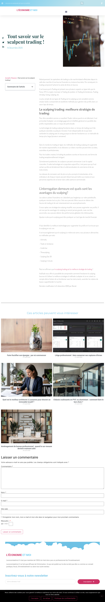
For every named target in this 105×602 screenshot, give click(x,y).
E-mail (4, 500)
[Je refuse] (101, 596)
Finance (14, 78)
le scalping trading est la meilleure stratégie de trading (73, 269)
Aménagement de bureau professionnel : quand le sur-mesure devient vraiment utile (26, 447)
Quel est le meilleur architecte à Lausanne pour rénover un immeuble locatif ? (26, 401)
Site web (4, 509)
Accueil (7, 78)
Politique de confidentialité (65, 598)
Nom (3, 492)
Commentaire (7, 466)
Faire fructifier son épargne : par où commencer (26, 355)
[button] (82, 3)
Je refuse (46, 598)
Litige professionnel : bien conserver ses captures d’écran (78, 355)
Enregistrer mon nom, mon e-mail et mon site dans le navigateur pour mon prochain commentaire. (41, 517)
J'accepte (34, 598)
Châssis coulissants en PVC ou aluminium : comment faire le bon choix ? (78, 401)
